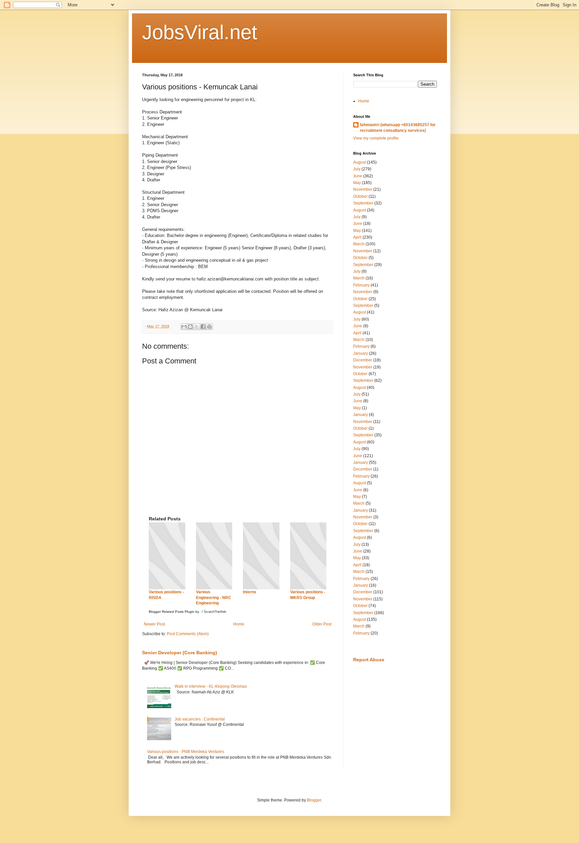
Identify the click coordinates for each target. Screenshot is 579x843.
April (357, 237)
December (362, 360)
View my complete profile (376, 138)
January (360, 353)
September (363, 203)
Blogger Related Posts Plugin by (174, 611)
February (361, 285)
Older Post (321, 624)
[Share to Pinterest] (209, 326)
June (357, 176)
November (362, 189)
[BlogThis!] (190, 326)
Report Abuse (368, 659)
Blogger (314, 800)
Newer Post (154, 624)
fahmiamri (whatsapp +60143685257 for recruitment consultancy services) (398, 127)
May (357, 182)
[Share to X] (196, 326)
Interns (249, 592)
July (357, 169)
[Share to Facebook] (203, 326)
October (360, 196)
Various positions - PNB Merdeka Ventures (185, 751)
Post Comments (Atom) (188, 633)
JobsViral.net (199, 32)
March (359, 244)
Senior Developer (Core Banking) (179, 652)
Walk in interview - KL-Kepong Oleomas (211, 686)
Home (238, 624)
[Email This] (184, 326)
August (359, 162)
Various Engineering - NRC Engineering (213, 598)
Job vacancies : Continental (200, 719)
